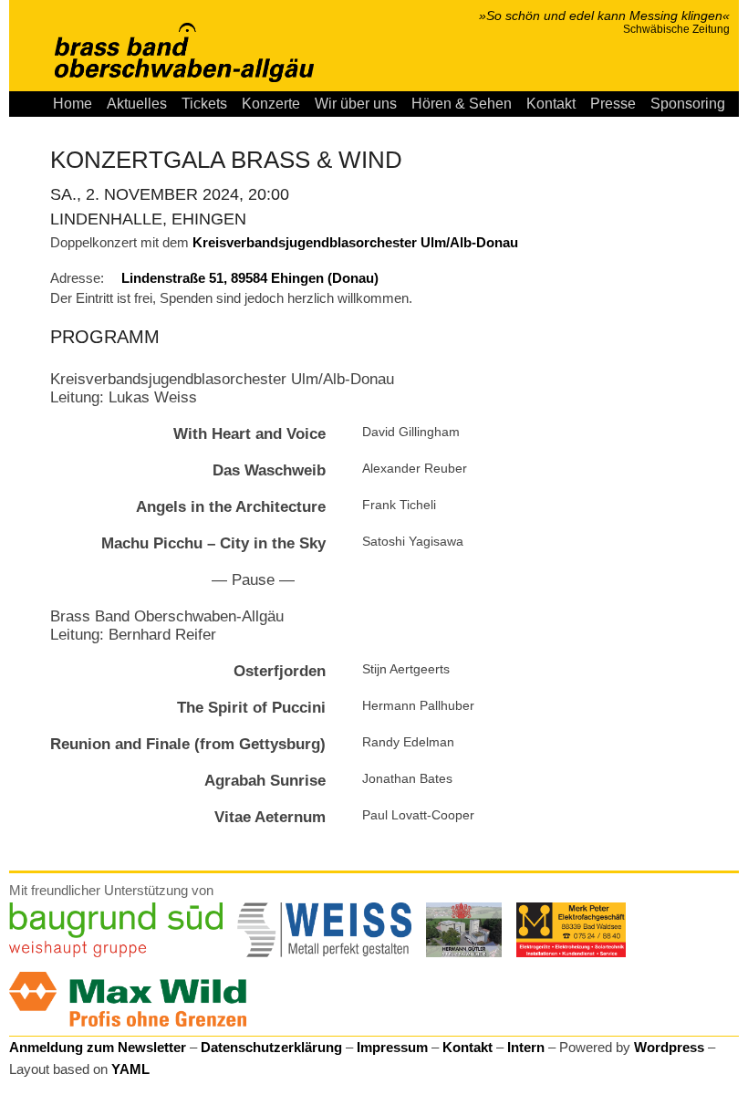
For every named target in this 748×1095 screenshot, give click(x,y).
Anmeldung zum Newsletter (97, 1047)
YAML (130, 1069)
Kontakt (551, 103)
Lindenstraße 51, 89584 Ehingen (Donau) (250, 278)
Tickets (204, 103)
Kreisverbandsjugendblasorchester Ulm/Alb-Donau (355, 242)
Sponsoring (687, 103)
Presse (613, 103)
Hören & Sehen (461, 103)
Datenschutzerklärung (271, 1047)
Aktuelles (137, 103)
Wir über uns (356, 103)
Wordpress (669, 1047)
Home (72, 103)
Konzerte (271, 103)
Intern (526, 1047)
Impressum (392, 1047)
